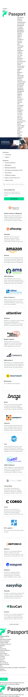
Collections (5, 152)
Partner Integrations (5, 650)
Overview (19, 20)
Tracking (4, 8)
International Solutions (5, 639)
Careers (19, 56)
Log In (4, 10)
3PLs (18, 44)
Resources (20, 58)
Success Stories (21, 61)
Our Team (19, 55)
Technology (20, 45)
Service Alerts (20, 66)
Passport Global (21, 22)
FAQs (18, 71)
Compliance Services (5, 644)
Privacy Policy (3, 684)
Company (19, 52)
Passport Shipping (4, 641)
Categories (5, 160)
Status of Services (4, 655)
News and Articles (4, 664)
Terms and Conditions (13, 684)
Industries (19, 42)
